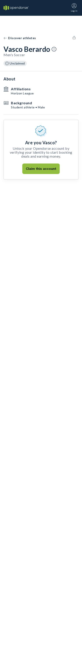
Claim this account (41, 169)
